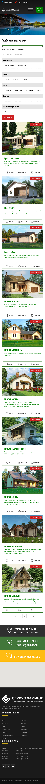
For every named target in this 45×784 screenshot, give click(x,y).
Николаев (24, 735)
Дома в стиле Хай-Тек (12, 69)
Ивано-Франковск (7, 735)
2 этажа (15, 79)
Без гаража (29, 90)
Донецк (4, 738)
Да (5, 111)
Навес (39, 90)
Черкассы (5, 723)
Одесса (23, 720)
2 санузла (18, 101)
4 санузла (39, 101)
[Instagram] (8, 766)
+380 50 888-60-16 (23, 2)
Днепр (23, 726)
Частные (39, 69)
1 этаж (7, 79)
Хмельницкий (6, 729)
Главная (4, 17)
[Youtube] (13, 766)
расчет (39, 10)
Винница (24, 729)
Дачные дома (22, 65)
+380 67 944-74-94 (9, 2)
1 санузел (8, 101)
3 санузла (28, 101)
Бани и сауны (9, 65)
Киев (3, 720)
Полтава (24, 732)
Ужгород (4, 732)
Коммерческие (27, 69)
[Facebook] (4, 766)
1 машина (8, 90)
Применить (8, 117)
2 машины (18, 90)
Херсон (23, 723)
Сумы (3, 726)
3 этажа (24, 79)
